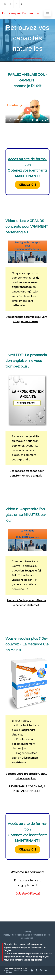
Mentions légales (21, 970)
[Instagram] (16, 4)
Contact (9, 972)
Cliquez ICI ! (27, 185)
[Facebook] (11, 4)
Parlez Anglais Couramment (21, 12)
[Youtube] (5, 4)
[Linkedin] (22, 4)
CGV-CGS (8, 970)
